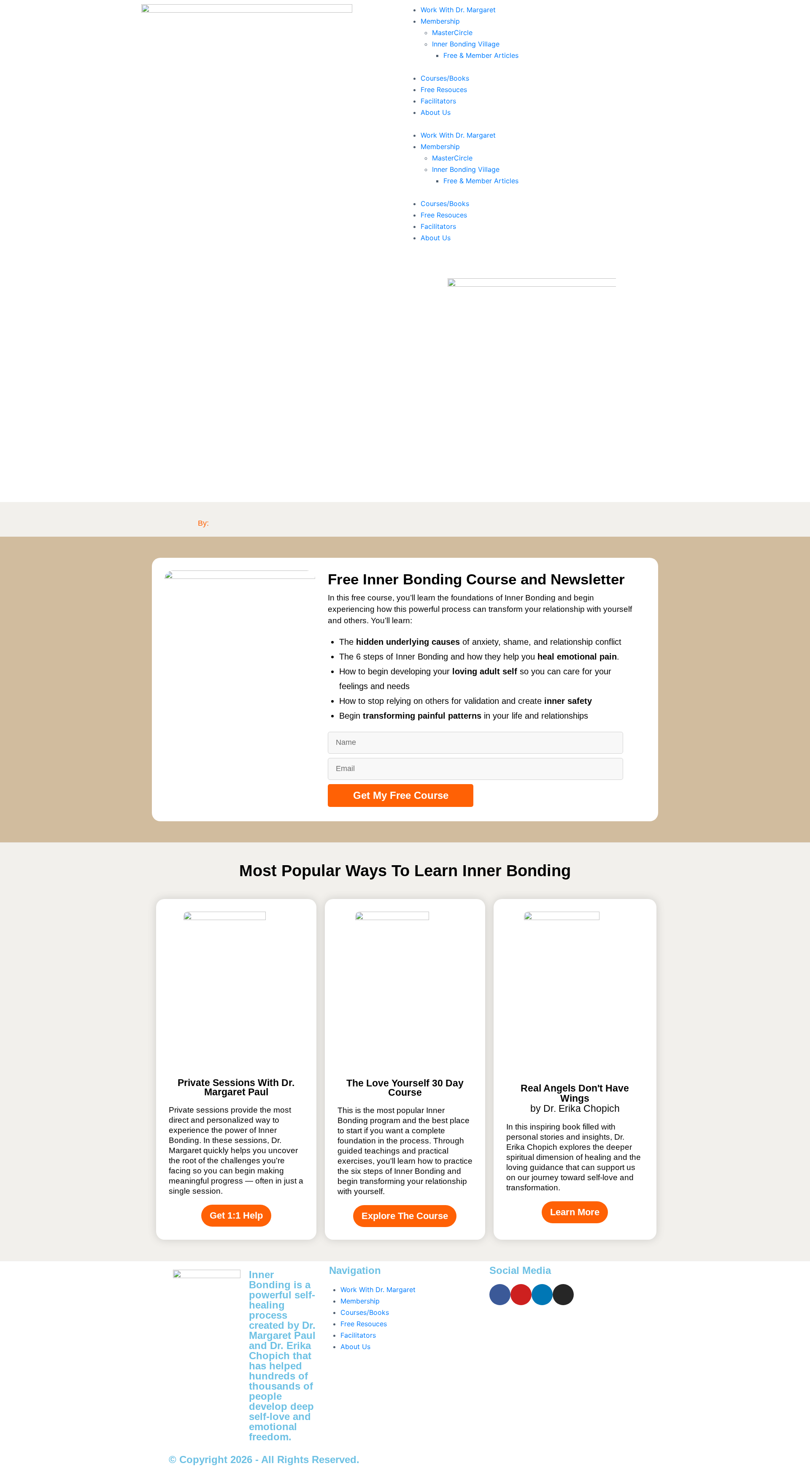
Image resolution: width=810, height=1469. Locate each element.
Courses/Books (445, 78)
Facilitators (438, 101)
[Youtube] (521, 1294)
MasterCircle (452, 32)
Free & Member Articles (480, 55)
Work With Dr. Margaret (458, 9)
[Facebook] (499, 1294)
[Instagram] (563, 1294)
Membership (440, 21)
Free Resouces (444, 89)
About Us (436, 112)
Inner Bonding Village (466, 44)
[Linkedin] (542, 1294)
